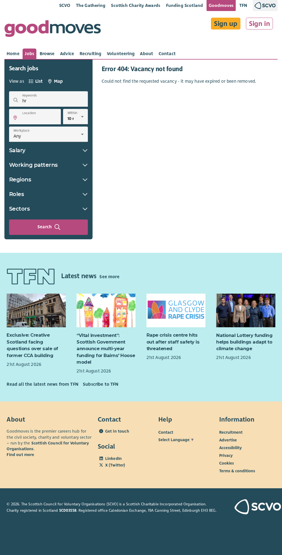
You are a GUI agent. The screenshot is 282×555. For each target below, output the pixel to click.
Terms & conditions (237, 470)
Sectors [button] (19, 208)
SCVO (64, 5)
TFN (243, 5)
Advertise (228, 440)
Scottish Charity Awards (135, 5)
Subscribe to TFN (101, 384)
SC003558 (68, 510)
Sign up (225, 24)
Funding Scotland (184, 5)
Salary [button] (17, 150)
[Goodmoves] (52, 30)
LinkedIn (113, 458)
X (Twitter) (115, 465)
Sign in (259, 24)
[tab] (13, 54)
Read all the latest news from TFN (42, 384)
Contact (165, 432)
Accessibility (230, 447)
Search (44, 227)
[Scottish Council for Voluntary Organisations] (254, 507)
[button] (15, 118)
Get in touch (117, 431)
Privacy (226, 455)
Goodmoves (221, 5)
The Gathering (90, 5)
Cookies (226, 463)
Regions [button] (20, 179)
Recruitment (231, 432)
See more (109, 277)
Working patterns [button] (33, 165)
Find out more (20, 454)
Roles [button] (16, 194)
